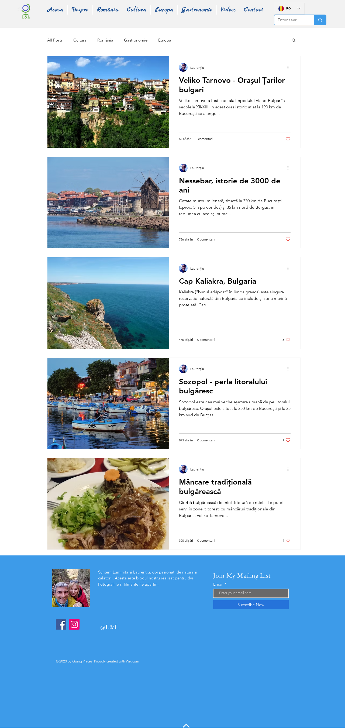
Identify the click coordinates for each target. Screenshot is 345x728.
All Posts (55, 40)
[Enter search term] (320, 20)
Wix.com (132, 661)
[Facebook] (61, 624)
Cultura (80, 40)
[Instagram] (74, 624)
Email (218, 584)
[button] (293, 40)
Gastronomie (135, 40)
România (105, 40)
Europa (164, 40)
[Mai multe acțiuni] (290, 67)
